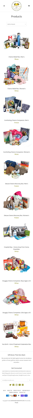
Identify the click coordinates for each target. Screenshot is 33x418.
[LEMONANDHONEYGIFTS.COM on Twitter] (10, 385)
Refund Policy (26, 390)
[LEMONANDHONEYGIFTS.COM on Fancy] (23, 386)
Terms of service (13, 392)
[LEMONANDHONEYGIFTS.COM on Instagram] (17, 385)
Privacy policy (17, 390)
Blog (4, 390)
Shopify (16, 402)
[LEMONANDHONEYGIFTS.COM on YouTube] (20, 385)
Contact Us (22, 392)
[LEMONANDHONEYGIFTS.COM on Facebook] (13, 385)
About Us (9, 390)
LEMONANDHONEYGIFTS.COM (17, 400)
